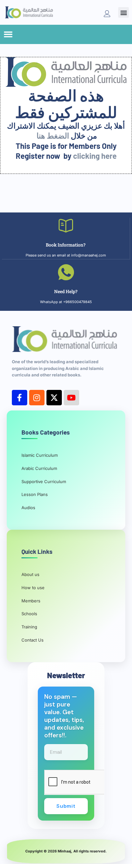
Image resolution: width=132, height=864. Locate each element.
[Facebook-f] (19, 397)
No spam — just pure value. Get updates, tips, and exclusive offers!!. (64, 716)
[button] (123, 12)
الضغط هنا (53, 135)
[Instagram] (37, 397)
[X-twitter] (54, 397)
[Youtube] (71, 397)
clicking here (95, 155)
